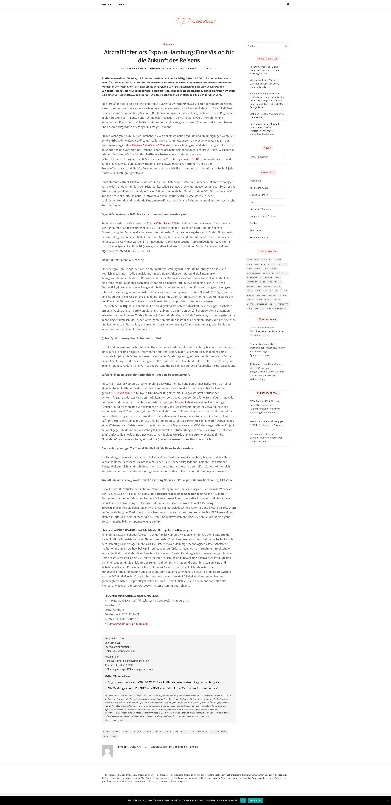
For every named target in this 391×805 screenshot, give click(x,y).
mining (250, 291)
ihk (261, 278)
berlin (249, 264)
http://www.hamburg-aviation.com (126, 623)
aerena (106, 732)
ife (211, 732)
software (268, 300)
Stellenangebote (259, 237)
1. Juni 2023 (208, 68)
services (250, 300)
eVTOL (191, 732)
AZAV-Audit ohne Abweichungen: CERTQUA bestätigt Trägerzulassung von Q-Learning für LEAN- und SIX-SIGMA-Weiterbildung (267, 372)
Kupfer (278, 278)
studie (278, 300)
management (252, 282)
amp (256, 260)
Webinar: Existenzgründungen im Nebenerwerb (267, 115)
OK (243, 800)
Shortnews (255, 230)
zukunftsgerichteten (276, 308)
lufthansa (221, 732)
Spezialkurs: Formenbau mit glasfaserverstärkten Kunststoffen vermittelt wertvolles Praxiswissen (264, 129)
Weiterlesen (255, 800)
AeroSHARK (193, 159)
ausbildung (266, 260)
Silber (259, 300)
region (284, 291)
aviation (148, 732)
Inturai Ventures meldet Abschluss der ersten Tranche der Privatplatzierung (267, 331)
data (183, 732)
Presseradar (269, 319)
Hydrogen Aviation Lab (176, 402)
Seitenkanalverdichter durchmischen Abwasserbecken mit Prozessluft (266, 437)
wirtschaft (283, 304)
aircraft (126, 732)
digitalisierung (253, 273)
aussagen (277, 260)
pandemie (268, 291)
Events (253, 201)
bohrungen (260, 264)
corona (258, 269)
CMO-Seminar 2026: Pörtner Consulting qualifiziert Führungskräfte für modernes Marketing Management (265, 407)
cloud (249, 269)
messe (262, 282)
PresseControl (269, 393)
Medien (253, 223)
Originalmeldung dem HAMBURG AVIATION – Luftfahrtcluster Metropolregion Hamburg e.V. (163, 682)
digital (274, 269)
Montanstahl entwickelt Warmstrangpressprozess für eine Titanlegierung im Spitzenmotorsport (267, 349)
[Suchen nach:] (267, 46)
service (283, 295)
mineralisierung (254, 286)
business (271, 264)
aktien (249, 260)
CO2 (176, 732)
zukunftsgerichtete (255, 308)
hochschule (252, 278)
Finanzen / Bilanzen (260, 208)
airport (137, 732)
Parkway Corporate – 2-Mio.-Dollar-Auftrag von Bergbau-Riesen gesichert (265, 70)
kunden (268, 278)
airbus (116, 732)
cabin (168, 732)
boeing (159, 732)
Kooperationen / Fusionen (263, 216)
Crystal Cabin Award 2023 (162, 223)
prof (276, 291)
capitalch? (282, 264)
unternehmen (261, 304)
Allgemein (168, 44)
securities (273, 295)
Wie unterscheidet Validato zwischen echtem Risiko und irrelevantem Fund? (264, 83)
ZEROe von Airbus (121, 393)
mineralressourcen (272, 286)
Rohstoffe (261, 295)
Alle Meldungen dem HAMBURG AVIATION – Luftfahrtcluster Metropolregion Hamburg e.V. (163, 688)
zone (113, 736)
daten (265, 269)
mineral (277, 282)
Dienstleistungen (259, 194)
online (258, 291)
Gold (278, 273)
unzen (273, 304)
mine (270, 282)
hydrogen (202, 732)
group (285, 273)
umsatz (250, 304)
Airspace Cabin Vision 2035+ (148, 145)
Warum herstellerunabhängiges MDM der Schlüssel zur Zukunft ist (267, 423)
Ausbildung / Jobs (259, 187)
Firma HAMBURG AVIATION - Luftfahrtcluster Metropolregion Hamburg (159, 68)
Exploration (268, 273)
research (250, 295)
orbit (105, 736)
